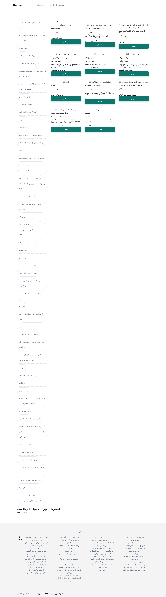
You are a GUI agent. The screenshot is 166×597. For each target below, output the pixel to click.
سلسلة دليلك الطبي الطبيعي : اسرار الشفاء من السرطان (32, 283)
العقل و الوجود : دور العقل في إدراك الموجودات (29, 206)
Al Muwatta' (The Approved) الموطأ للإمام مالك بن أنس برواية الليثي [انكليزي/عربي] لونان (31, 432)
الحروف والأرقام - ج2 (25, 104)
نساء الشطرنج (22, 250)
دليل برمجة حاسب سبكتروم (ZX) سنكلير (31, 158)
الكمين (53, 85)
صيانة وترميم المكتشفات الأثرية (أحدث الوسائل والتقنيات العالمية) (30, 357)
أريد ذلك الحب (22, 127)
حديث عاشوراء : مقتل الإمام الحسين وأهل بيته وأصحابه (31, 344)
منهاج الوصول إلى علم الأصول (93, 85)
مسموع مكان (83, 532)
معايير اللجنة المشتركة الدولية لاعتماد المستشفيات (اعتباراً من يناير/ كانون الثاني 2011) (31, 230)
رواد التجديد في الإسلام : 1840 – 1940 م (31, 143)
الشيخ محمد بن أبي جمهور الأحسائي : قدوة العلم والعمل (31, 37)
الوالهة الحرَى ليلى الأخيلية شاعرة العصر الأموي (30, 316)
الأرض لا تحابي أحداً (124, 58)
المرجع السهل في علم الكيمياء (27, 56)
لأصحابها (29, 594)
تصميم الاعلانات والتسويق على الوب (95, 28)
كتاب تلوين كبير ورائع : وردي (27, 265)
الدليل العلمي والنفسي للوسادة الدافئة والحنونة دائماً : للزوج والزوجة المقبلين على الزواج (31, 184)
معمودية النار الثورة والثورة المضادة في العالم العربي (30, 25)
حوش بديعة (22, 368)
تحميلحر (66, 42)
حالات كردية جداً (55, 28)
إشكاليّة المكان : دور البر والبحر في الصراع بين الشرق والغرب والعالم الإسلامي (31, 401)
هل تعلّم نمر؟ (22, 258)
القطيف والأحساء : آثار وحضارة (27, 273)
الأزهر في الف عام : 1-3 (25, 452)
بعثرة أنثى (87, 113)
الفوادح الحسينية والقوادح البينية (28, 334)
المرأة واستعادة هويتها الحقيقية (59, 113)
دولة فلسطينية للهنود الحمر (26, 242)
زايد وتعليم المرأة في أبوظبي (59, 58)
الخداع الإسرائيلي (23, 411)
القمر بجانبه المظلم (24, 444)
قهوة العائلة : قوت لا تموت (26, 196)
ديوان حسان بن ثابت (25, 217)
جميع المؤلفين (40, 5)
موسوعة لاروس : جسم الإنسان (28, 460)
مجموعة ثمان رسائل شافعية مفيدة (29, 480)
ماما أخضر (21, 383)
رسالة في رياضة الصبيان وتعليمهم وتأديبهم (130, 85)
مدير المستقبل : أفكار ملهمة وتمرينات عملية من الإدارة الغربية (32, 73)
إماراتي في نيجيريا (24, 97)
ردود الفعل (20, 594)
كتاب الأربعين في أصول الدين (27, 112)
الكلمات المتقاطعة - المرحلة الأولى (29, 419)
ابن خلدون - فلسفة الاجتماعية (27, 63)
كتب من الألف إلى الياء (56, 5)
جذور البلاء (21, 306)
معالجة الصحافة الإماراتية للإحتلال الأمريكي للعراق (31, 470)
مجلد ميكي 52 (22, 48)
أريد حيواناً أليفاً (89, 58)
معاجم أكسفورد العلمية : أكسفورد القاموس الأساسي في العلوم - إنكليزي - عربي (31, 498)
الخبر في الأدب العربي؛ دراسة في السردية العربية (31, 296)
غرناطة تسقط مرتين (24, 327)
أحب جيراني (22, 120)
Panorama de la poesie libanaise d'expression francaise (30, 168)
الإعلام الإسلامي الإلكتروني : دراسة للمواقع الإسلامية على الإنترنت (31, 86)
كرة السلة (21, 488)
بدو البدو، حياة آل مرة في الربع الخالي (30, 135)
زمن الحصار (22, 150)
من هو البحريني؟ (23, 391)
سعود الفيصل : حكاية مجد (26, 375)
